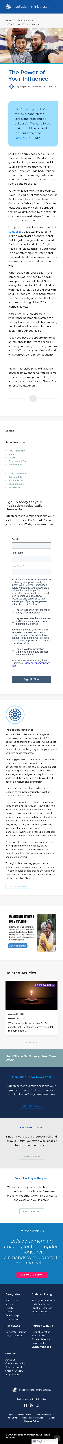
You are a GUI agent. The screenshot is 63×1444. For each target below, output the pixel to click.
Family (9, 1311)
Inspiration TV (16, 480)
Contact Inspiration (15, 1363)
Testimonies (15, 464)
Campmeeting (39, 1343)
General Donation (41, 1332)
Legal (10, 1414)
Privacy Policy (44, 1414)
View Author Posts (17, 886)
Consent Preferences (32, 1418)
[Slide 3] (33, 1042)
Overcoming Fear (18, 461)
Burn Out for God (20, 1018)
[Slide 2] (29, 1042)
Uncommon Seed (41, 1346)
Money (12, 454)
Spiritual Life (15, 477)
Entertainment (13, 1319)
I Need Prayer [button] (31, 1211)
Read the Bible (16, 484)
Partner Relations (41, 1339)
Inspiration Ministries (31, 86)
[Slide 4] (36, 1042)
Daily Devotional (24, 20)
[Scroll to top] (57, 1437)
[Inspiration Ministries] (26, 6)
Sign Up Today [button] (31, 1106)
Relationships (13, 1315)
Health (12, 457)
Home (9, 20)
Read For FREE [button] (31, 1156)
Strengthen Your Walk (43, 1300)
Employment (12, 1374)
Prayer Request (17, 451)
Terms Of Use (24, 1414)
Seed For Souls (40, 1335)
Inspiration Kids (40, 1311)
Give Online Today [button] (31, 1275)
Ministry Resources (42, 1308)
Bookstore (14, 487)
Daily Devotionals (18, 473)
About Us (10, 1359)
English (40, 1441)
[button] (56, 7)
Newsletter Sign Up (15, 1332)
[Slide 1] (26, 1042)
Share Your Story (14, 1370)
